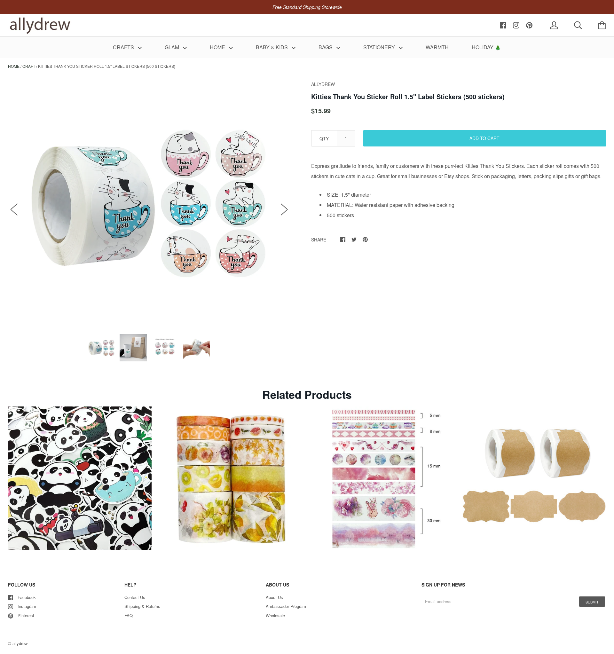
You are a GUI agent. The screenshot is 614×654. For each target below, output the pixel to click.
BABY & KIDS (272, 47)
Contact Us (134, 597)
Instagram (27, 606)
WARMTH (437, 47)
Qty (324, 138)
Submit (592, 601)
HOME (218, 47)
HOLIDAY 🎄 (486, 47)
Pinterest (26, 615)
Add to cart (484, 138)
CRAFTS (124, 47)
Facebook (27, 597)
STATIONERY (379, 47)
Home (14, 66)
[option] (149, 203)
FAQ (128, 615)
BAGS (326, 47)
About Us (274, 597)
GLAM (172, 47)
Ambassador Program (286, 606)
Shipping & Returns (142, 606)
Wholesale (275, 615)
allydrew (20, 643)
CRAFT (28, 66)
